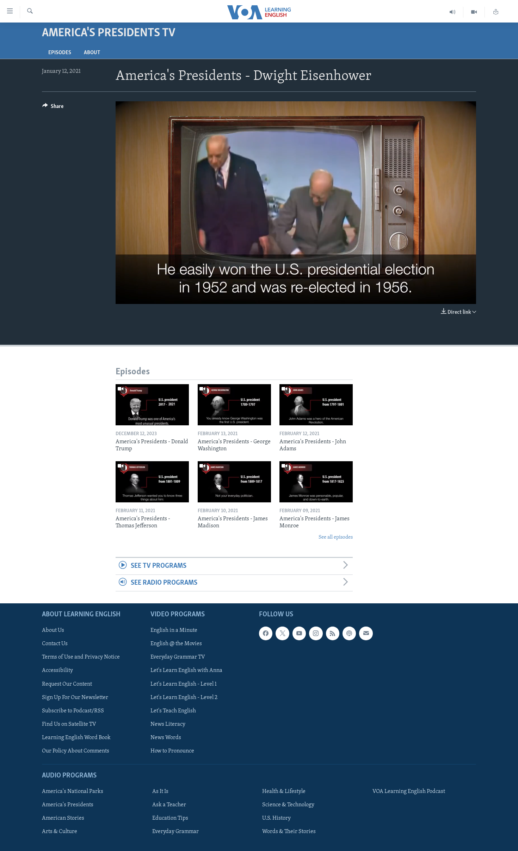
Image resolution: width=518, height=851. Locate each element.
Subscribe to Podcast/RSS (73, 710)
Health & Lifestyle (284, 791)
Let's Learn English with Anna (186, 670)
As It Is (160, 791)
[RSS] (332, 633)
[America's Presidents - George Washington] (234, 404)
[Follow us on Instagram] (315, 633)
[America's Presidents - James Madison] (234, 481)
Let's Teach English (173, 710)
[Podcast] (349, 633)
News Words (165, 738)
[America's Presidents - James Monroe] (316, 481)
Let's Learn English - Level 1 (183, 684)
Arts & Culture (59, 831)
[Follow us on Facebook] (265, 633)
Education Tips (170, 818)
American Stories (63, 818)
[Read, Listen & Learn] (496, 12)
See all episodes (336, 537)
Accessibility (57, 670)
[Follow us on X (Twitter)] (282, 633)
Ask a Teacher (169, 805)
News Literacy (167, 724)
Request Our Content (67, 684)
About (92, 53)
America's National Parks (72, 791)
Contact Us (55, 644)
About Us (53, 630)
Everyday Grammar (175, 831)
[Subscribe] (365, 633)
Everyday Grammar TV (177, 657)
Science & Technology (288, 805)
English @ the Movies (176, 644)
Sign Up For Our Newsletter (75, 697)
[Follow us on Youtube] (299, 633)
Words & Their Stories (289, 831)
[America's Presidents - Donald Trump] (152, 404)
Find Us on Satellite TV (69, 724)
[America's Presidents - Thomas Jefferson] (152, 481)
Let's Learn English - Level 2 (183, 697)
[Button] (52, 108)
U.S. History (276, 818)
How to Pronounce (172, 751)
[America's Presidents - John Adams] (316, 404)
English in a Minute (173, 630)
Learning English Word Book (76, 738)
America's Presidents (67, 805)
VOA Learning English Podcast (408, 791)
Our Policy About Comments (75, 751)
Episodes (59, 53)
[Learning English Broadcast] (452, 12)
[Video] (474, 12)
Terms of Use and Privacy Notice (81, 657)
